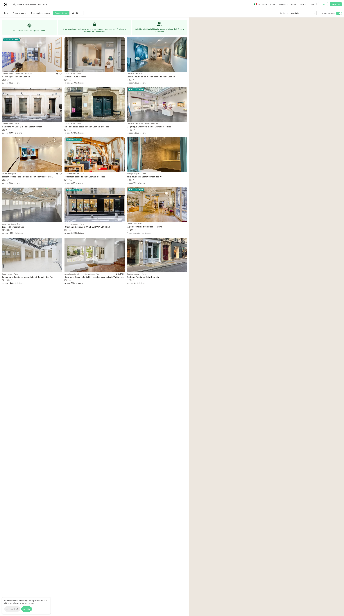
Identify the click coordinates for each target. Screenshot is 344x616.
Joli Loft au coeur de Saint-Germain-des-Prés (84, 176)
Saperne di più (12, 609)
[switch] (339, 13)
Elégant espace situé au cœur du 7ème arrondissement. (27, 176)
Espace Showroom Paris (13, 227)
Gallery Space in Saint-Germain (16, 76)
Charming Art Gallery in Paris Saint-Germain (22, 126)
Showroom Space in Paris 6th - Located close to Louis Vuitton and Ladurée (94, 277)
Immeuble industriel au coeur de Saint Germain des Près (27, 277)
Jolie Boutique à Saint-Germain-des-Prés (145, 176)
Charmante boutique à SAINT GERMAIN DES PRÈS (87, 227)
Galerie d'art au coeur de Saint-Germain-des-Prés (86, 126)
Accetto (27, 609)
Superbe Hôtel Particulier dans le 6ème (144, 226)
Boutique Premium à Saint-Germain (143, 277)
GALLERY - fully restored (75, 76)
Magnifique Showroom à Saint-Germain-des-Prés (149, 126)
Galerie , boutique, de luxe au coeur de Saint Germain (151, 76)
